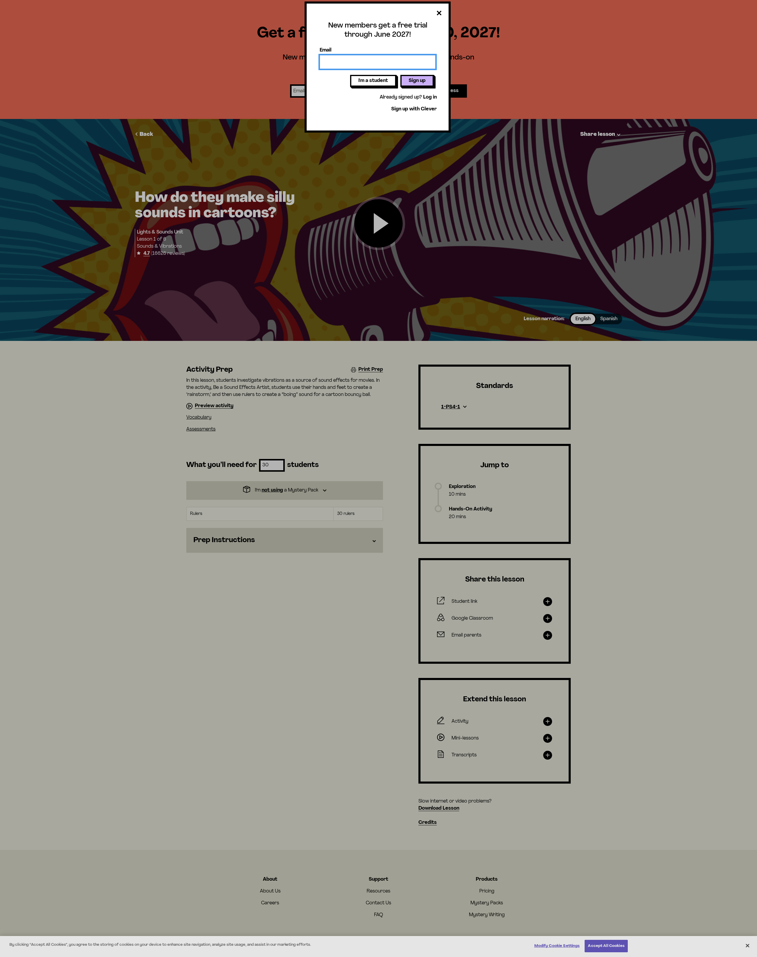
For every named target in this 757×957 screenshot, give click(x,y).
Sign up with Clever (414, 109)
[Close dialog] (439, 13)
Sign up (417, 80)
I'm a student (373, 80)
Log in (430, 97)
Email (325, 50)
